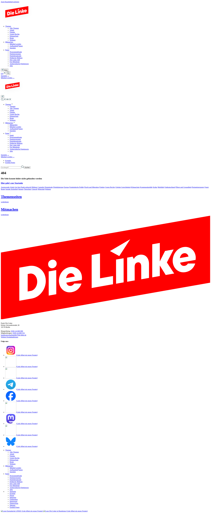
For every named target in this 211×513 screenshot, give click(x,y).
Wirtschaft (41, 189)
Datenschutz (14, 503)
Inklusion (13, 497)
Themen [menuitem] (8, 26)
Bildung (34, 187)
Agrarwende (5, 187)
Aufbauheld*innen (16, 470)
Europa (66, 187)
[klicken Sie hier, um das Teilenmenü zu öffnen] (2, 96)
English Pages (10, 163)
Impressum (13, 501)
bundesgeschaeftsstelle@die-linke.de (13, 335)
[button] (4, 74)
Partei (7, 474)
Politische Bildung (16, 482)
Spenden (13, 472)
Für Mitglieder (15, 486)
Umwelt (34, 189)
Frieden (102, 187)
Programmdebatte (16, 476)
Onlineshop (14, 499)
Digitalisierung (58, 187)
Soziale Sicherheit (11, 189)
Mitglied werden (15, 468)
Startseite (13, 491)
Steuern (21, 189)
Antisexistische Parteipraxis (19, 488)
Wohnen (48, 189)
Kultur (155, 187)
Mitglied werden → (8, 78)
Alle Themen (14, 452)
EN (2, 74)
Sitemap (12, 505)
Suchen (27, 167)
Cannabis (41, 187)
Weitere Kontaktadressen (9, 337)
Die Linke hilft (15, 484)
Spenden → (5, 76)
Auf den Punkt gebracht (23, 187)
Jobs (11, 490)
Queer (206, 187)
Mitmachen (9, 466)
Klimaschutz (135, 187)
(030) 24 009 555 (19, 333)
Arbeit (12, 187)
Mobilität (161, 187)
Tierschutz (27, 189)
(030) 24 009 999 (17, 331)
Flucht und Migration (91, 187)
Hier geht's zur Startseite (12, 183)
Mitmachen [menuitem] (9, 42)
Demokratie (49, 187)
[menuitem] (9, 104)
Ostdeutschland (169, 187)
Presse (12, 495)
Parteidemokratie (15, 480)
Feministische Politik (76, 187)
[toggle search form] (8, 73)
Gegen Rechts (110, 187)
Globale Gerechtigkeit (123, 187)
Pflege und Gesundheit (183, 187)
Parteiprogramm (15, 478)
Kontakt (8, 161)
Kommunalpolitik (146, 187)
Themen (8, 450)
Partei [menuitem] (7, 50)
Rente (3, 189)
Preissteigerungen (198, 187)
